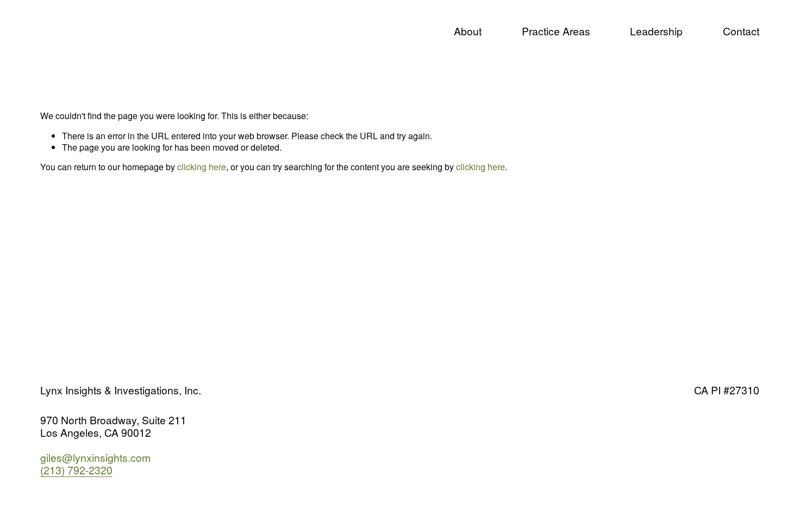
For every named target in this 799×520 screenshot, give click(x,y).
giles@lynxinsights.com (95, 457)
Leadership (656, 30)
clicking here (201, 166)
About (468, 30)
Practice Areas (556, 30)
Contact (741, 30)
